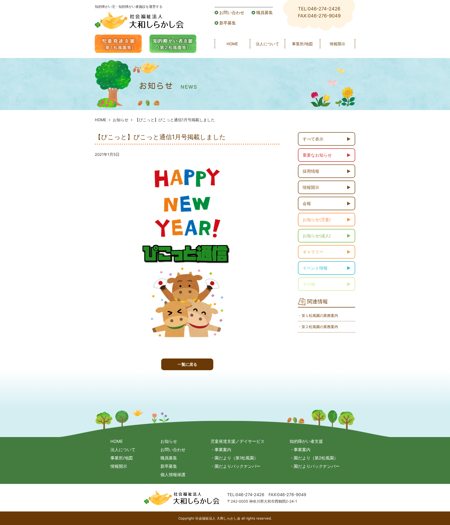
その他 (309, 284)
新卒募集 (227, 22)
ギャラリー (313, 251)
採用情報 (311, 171)
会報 (307, 203)
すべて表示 (313, 139)
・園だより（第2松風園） (314, 457)
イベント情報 (315, 268)
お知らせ (120, 119)
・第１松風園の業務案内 (318, 315)
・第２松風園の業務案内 (318, 326)
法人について (267, 43)
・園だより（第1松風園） (234, 457)
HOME (232, 43)
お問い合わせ (231, 12)
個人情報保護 (172, 474)
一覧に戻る (187, 364)
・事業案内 (220, 449)
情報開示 (337, 43)
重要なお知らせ (317, 155)
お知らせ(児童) (317, 219)
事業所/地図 (302, 43)
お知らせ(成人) (317, 235)
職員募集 (264, 12)
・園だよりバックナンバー (235, 466)
